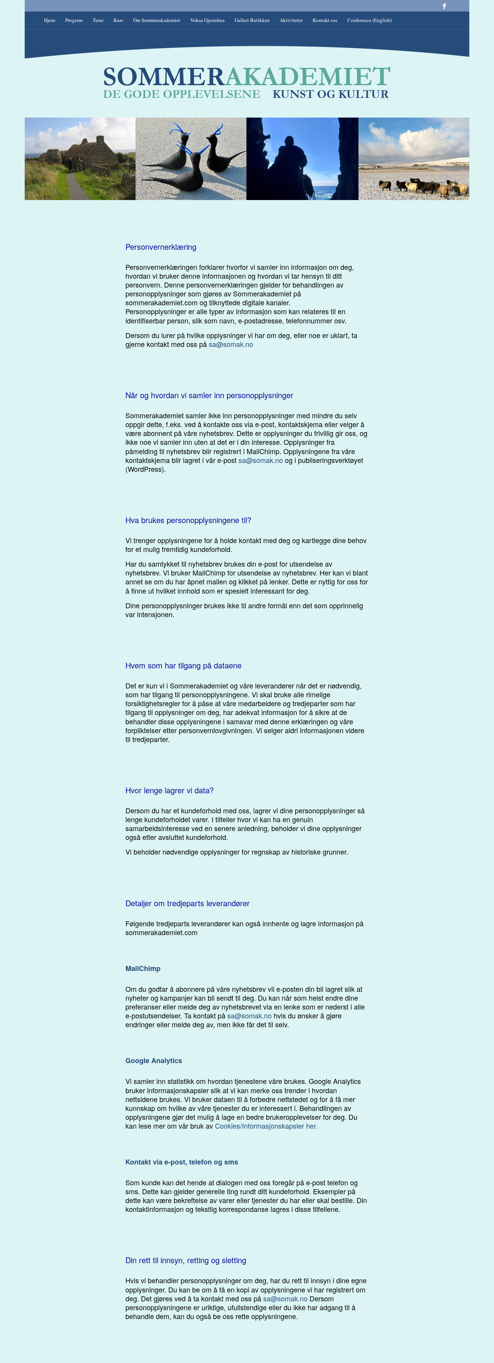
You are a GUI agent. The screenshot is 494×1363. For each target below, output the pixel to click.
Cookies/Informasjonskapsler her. (266, 1126)
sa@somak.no (231, 344)
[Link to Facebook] (444, 6)
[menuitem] (49, 20)
